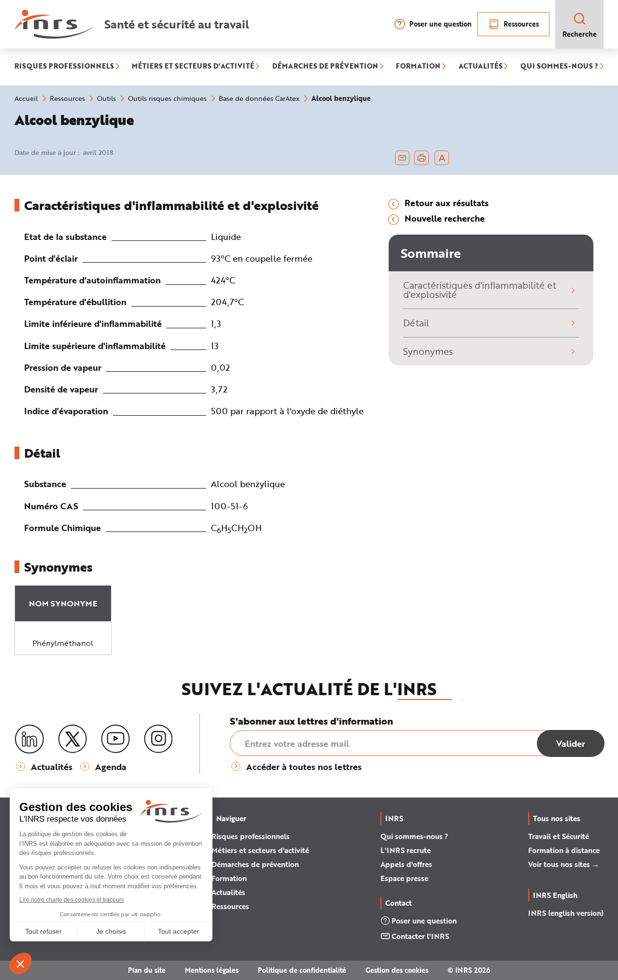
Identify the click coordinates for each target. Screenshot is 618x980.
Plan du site (147, 970)
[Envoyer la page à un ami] (402, 158)
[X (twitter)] (72, 739)
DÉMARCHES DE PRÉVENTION (325, 67)
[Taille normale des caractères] (442, 157)
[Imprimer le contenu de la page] (422, 158)
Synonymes (428, 351)
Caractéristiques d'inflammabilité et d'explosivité (479, 290)
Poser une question (440, 24)
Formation (229, 878)
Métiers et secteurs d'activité (260, 850)
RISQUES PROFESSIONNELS (64, 67)
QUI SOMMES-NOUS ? (559, 67)
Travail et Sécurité (558, 836)
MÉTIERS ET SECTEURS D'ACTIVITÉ (193, 67)
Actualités (228, 892)
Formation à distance (564, 850)
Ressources (521, 24)
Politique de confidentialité (302, 970)
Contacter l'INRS (420, 936)
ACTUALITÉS (481, 67)
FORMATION (418, 67)
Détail (416, 322)
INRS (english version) (566, 913)
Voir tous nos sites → (563, 864)
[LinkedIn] (29, 739)
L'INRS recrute (405, 850)
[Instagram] (158, 739)
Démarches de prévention (255, 864)
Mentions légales (212, 970)
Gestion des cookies (396, 970)
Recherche (579, 34)
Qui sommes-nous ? (414, 836)
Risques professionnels (250, 836)
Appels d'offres (406, 864)
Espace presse (404, 878)
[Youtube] (115, 739)
